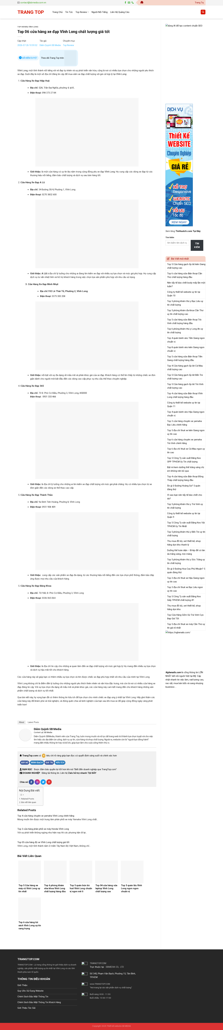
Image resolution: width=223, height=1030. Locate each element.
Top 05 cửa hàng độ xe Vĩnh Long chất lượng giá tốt (43, 842)
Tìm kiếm (170, 237)
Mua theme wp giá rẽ (48, 972)
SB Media (48, 732)
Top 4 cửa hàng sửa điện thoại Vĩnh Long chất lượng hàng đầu (185, 395)
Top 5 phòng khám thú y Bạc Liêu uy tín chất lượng (185, 303)
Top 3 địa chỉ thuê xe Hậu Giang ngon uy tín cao (185, 580)
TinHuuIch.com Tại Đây (188, 231)
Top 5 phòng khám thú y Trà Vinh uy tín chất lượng (185, 506)
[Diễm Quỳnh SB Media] (25, 734)
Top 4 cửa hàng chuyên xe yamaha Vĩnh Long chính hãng (45, 815)
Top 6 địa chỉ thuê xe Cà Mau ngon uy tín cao (186, 450)
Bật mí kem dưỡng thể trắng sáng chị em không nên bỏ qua (185, 469)
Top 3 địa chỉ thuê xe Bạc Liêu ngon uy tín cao (185, 589)
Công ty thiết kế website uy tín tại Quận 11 (183, 404)
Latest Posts (33, 722)
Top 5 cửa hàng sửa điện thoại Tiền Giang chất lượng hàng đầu (184, 358)
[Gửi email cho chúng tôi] (129, 2)
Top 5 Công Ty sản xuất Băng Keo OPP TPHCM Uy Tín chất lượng (184, 460)
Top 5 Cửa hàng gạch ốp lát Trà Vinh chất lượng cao (185, 386)
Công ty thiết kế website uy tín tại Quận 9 (183, 515)
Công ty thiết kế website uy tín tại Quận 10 (183, 294)
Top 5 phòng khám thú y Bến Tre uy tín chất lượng (186, 534)
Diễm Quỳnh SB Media (50, 45)
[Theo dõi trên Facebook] (125, 2)
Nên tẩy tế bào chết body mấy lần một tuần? (186, 284)
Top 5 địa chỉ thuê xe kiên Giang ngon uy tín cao (185, 432)
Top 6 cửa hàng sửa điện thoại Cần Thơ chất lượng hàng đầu (184, 275)
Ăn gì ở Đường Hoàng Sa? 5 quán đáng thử (183, 487)
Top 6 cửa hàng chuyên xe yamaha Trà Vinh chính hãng (184, 441)
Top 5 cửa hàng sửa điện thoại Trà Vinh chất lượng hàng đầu (184, 321)
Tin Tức (69, 12)
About (21, 722)
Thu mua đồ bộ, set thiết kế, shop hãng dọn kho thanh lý (184, 543)
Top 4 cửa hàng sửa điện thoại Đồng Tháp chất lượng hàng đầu (185, 478)
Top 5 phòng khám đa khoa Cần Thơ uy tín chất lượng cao (185, 312)
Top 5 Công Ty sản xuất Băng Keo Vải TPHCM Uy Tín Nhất (186, 524)
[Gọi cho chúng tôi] (133, 2)
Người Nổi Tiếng (100, 12)
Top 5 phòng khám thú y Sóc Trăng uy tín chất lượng (186, 561)
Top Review (81, 12)
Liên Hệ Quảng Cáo (119, 12)
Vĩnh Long (33, 27)
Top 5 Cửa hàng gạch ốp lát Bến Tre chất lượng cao (185, 377)
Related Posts (27, 798)
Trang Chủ (57, 12)
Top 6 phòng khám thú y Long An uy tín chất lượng (185, 331)
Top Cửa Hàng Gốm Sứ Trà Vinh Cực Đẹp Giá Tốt (185, 617)
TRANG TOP (30, 12)
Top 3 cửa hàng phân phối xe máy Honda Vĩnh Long (43, 829)
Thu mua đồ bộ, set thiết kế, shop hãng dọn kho (184, 607)
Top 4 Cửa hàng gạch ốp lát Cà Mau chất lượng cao (185, 367)
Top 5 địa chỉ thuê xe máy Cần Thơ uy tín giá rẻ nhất (186, 626)
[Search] (203, 12)
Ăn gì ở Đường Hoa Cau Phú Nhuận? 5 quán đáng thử (186, 570)
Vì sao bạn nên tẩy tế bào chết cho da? (184, 497)
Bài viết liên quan (28, 802)
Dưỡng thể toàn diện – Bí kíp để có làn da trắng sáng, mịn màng (186, 552)
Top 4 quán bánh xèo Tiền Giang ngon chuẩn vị (186, 340)
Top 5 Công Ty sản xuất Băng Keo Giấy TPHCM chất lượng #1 (184, 598)
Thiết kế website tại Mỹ (177, 22)
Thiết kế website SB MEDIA (119, 1026)
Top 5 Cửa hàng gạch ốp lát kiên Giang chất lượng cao (186, 266)
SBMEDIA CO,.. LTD (115, 967)
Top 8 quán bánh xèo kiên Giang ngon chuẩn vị (185, 349)
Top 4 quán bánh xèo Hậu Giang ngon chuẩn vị (185, 414)
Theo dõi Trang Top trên (52, 58)
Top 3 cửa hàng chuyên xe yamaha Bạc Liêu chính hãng (184, 423)
